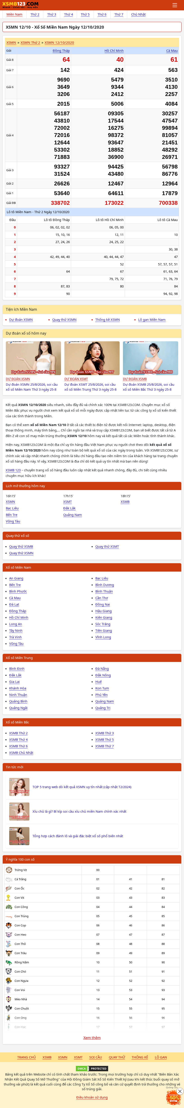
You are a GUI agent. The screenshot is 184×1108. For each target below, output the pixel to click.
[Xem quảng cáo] (173, 1097)
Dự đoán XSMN (21, 319)
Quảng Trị (102, 707)
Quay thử (117, 1057)
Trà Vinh (15, 637)
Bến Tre (11, 514)
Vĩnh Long (103, 637)
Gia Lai (14, 681)
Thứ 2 (35, 14)
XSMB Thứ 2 (18, 733)
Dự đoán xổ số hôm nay (26, 333)
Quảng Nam (72, 514)
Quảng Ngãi (18, 707)
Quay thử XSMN (64, 319)
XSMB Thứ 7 (104, 746)
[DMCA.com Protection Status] (92, 1068)
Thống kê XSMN (107, 319)
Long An (15, 624)
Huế (98, 681)
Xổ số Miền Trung (19, 657)
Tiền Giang (103, 630)
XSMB (125, 501)
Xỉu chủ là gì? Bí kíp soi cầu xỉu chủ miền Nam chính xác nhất (79, 811)
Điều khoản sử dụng (92, 1097)
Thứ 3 (51, 14)
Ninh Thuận (18, 694)
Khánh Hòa (17, 688)
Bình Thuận (104, 591)
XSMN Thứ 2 (30, 42)
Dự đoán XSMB (135, 379)
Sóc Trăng (102, 624)
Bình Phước (18, 591)
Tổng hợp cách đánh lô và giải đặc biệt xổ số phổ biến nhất (78, 836)
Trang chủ (26, 1057)
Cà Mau (172, 50)
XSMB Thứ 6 (18, 746)
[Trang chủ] (20, 5)
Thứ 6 (102, 14)
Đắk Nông (103, 675)
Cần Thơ (101, 597)
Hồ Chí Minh (114, 50)
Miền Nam (14, 14)
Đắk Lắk (69, 508)
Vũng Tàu (13, 521)
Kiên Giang (103, 617)
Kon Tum (102, 688)
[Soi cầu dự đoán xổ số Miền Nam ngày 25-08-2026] (33, 358)
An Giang (16, 578)
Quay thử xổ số (17, 535)
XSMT (67, 501)
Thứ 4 (68, 14)
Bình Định (16, 668)
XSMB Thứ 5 (104, 739)
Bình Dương (104, 584)
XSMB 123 (13, 470)
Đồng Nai (102, 604)
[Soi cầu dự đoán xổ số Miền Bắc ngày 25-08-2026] (150, 358)
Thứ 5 (85, 14)
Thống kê (140, 1057)
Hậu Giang (103, 611)
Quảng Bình (18, 701)
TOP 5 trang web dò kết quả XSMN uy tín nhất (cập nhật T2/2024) (82, 786)
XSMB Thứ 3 (104, 733)
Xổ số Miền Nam (18, 567)
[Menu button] (175, 5)
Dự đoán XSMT (76, 379)
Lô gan (161, 1057)
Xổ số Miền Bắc (17, 722)
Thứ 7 (118, 14)
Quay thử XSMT (107, 546)
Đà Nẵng (102, 668)
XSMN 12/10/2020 (59, 42)
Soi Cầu (95, 1057)
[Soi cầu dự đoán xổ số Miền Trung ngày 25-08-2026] (92, 358)
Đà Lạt (14, 604)
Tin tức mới (14, 767)
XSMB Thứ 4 (18, 739)
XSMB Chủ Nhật (21, 752)
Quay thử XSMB (21, 546)
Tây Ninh (15, 630)
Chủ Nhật (138, 14)
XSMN (11, 42)
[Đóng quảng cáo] (180, 1091)
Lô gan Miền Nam (152, 319)
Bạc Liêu (12, 508)
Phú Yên (101, 694)
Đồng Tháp (61, 50)
